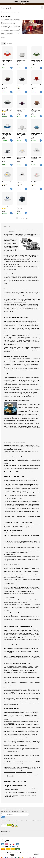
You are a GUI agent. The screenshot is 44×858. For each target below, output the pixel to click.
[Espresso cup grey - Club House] (7, 149)
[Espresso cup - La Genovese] (7, 198)
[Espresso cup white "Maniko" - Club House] (22, 125)
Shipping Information (24, 852)
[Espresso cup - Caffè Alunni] (22, 198)
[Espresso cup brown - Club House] (7, 77)
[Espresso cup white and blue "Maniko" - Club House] (7, 125)
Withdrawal (16, 852)
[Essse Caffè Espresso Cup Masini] (36, 174)
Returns (12, 854)
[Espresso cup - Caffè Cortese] (7, 174)
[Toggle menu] (1, 7)
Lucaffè (12, 692)
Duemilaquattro (26, 1)
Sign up (3, 817)
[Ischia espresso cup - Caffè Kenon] (36, 149)
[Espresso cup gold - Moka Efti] (22, 149)
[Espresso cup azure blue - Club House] (36, 125)
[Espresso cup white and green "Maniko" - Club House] (36, 52)
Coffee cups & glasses (8, 12)
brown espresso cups (28, 685)
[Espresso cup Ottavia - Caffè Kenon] (22, 174)
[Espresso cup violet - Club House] (22, 101)
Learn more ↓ (3, 37)
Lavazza (29, 673)
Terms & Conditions (5, 854)
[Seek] (38, 7)
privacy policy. (30, 820)
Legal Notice (3, 852)
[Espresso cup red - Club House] (36, 77)
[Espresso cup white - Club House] (22, 52)
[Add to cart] (11, 68)
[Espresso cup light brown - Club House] (36, 101)
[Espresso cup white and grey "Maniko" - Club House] (7, 101)
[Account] (36, 7)
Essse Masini (19, 673)
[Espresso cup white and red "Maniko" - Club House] (7, 52)
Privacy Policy (10, 852)
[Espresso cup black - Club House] (22, 77)
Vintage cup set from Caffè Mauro (29, 677)
